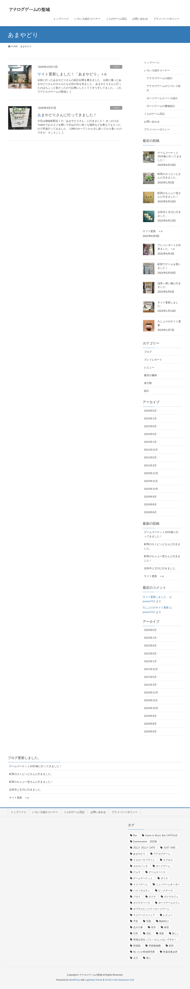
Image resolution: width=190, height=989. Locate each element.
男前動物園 (155, 945)
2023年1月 (150, 418)
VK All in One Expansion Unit (119, 980)
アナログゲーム (161, 853)
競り (148, 958)
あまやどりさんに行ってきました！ (67, 115)
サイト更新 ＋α (152, 231)
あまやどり (139, 853)
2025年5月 (150, 410)
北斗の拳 (138, 927)
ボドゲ (152, 896)
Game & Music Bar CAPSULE (161, 835)
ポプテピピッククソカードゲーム (151, 908)
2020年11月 (151, 481)
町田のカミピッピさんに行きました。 (162, 546)
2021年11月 (151, 449)
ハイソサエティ (141, 890)
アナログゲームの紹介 (160, 78)
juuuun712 (149, 601)
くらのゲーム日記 (154, 113)
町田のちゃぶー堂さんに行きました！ (162, 558)
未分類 (148, 383)
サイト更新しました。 (156, 596)
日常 (135, 933)
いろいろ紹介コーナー (157, 70)
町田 (171, 945)
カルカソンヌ (140, 866)
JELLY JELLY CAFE (144, 847)
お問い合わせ (152, 121)
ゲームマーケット (143, 878)
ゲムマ (136, 872)
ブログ (116, 67)
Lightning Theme (93, 980)
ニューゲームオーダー (168, 884)
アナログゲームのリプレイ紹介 (163, 88)
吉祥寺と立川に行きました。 (161, 568)
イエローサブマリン (144, 859)
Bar (135, 835)
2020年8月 (150, 504)
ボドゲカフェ (171, 896)
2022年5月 (150, 434)
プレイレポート (153, 359)
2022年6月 (150, 426)
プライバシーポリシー (157, 129)
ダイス (164, 878)
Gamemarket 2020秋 (145, 841)
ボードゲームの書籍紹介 (161, 106)
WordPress (74, 980)
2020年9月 (150, 496)
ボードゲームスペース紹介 (162, 98)
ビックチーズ (165, 890)
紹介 (146, 390)
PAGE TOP (182, 956)
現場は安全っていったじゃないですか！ (155, 939)
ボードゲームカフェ (169, 902)
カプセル (168, 859)
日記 (148, 933)
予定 (135, 921)
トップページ (152, 62)
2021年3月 (150, 465)
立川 (135, 958)
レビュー (149, 367)
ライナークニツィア (144, 915)
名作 (153, 927)
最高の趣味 (150, 375)
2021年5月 (150, 457)
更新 (161, 933)
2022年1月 (150, 441)
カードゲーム (163, 866)
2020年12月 (151, 473)
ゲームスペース (157, 872)
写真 (148, 921)
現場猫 (136, 945)
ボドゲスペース (141, 902)
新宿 (166, 927)
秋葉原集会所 (170, 951)
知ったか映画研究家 (144, 951)
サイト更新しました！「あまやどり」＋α (72, 74)
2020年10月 (151, 488)
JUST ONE (169, 847)
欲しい (175, 933)
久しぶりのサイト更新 (156, 607)
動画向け (164, 921)
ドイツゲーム (140, 884)
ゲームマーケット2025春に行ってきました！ (170, 156)
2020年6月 (150, 512)
